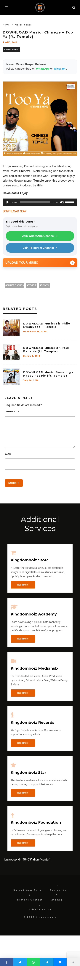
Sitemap (56, 900)
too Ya (45, 285)
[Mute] (62, 202)
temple (32, 285)
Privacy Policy (40, 909)
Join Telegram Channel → (40, 248)
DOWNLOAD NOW (14, 211)
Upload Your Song (27, 890)
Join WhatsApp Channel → (40, 236)
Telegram (60, 68)
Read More (22, 584)
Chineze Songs (15, 285)
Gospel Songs (11, 49)
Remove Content (30, 900)
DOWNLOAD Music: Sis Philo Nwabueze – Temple (46, 325)
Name (8, 454)
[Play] (7, 202)
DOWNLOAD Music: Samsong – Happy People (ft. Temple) (48, 374)
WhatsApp (43, 68)
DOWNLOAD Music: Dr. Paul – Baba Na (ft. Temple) (47, 349)
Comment (12, 412)
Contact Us (58, 890)
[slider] (70, 202)
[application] (40, 202)
